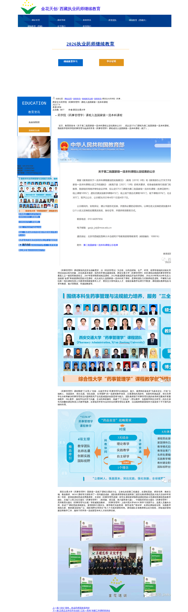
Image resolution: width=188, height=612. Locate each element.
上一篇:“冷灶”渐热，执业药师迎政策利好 (71, 608)
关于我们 (61, 26)
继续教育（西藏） (36, 26)
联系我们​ (87, 26)
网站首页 (36, 20)
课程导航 (61, 20)
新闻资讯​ (87, 20)
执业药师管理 (34, 122)
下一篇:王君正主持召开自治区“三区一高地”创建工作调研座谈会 (81, 610)
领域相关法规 (34, 130)
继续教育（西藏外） (138, 20)
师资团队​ (112, 20)
